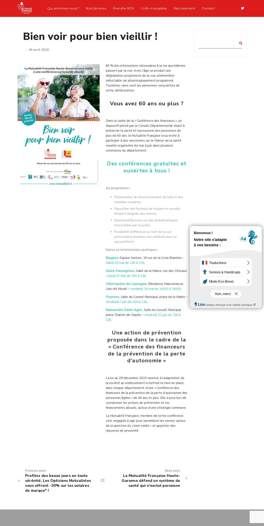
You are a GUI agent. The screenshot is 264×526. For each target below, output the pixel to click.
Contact (208, 8)
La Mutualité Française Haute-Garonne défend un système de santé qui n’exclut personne (151, 480)
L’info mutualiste (154, 8)
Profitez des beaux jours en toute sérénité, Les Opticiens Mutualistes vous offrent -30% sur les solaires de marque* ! (58, 483)
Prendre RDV (123, 8)
